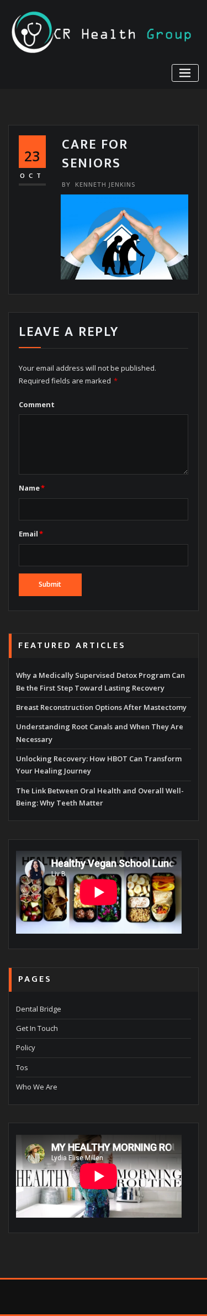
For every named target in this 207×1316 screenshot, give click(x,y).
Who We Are (36, 1087)
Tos (22, 1067)
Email (31, 534)
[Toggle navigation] (185, 73)
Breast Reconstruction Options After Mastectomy (101, 707)
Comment (37, 404)
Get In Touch (37, 1028)
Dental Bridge (38, 1009)
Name (32, 488)
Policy (25, 1047)
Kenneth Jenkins (98, 184)
